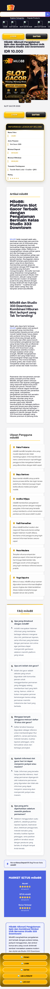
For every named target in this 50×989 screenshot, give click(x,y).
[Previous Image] (4, 78)
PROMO (26, 957)
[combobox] (22, 14)
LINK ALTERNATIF (26, 975)
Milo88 (13, 239)
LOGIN (13, 36)
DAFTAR (36, 36)
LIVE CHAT (26, 982)
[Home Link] (19, 6)
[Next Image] (46, 78)
